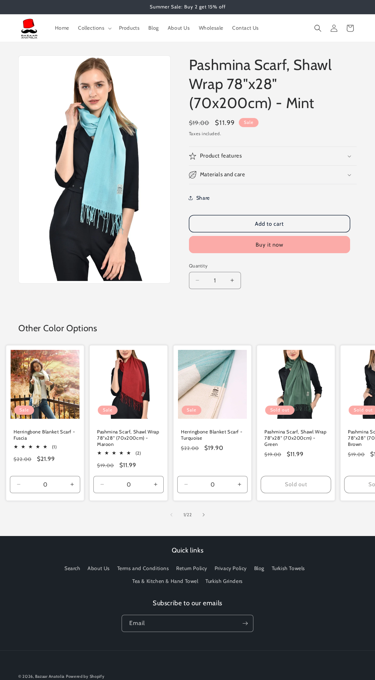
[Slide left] (171, 515)
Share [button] (203, 198)
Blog (259, 568)
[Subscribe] (245, 623)
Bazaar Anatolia (50, 676)
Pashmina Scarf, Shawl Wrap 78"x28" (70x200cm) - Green (295, 438)
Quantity (198, 266)
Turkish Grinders (224, 581)
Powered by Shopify (85, 676)
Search (72, 568)
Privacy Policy (231, 568)
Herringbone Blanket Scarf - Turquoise (211, 435)
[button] (94, 28)
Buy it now (269, 244)
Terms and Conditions (143, 568)
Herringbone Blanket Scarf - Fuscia (44, 435)
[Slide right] (204, 515)
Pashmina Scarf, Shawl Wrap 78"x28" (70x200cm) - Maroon (128, 438)
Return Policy (191, 568)
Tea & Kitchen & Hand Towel (165, 581)
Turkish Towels (288, 568)
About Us (99, 568)
